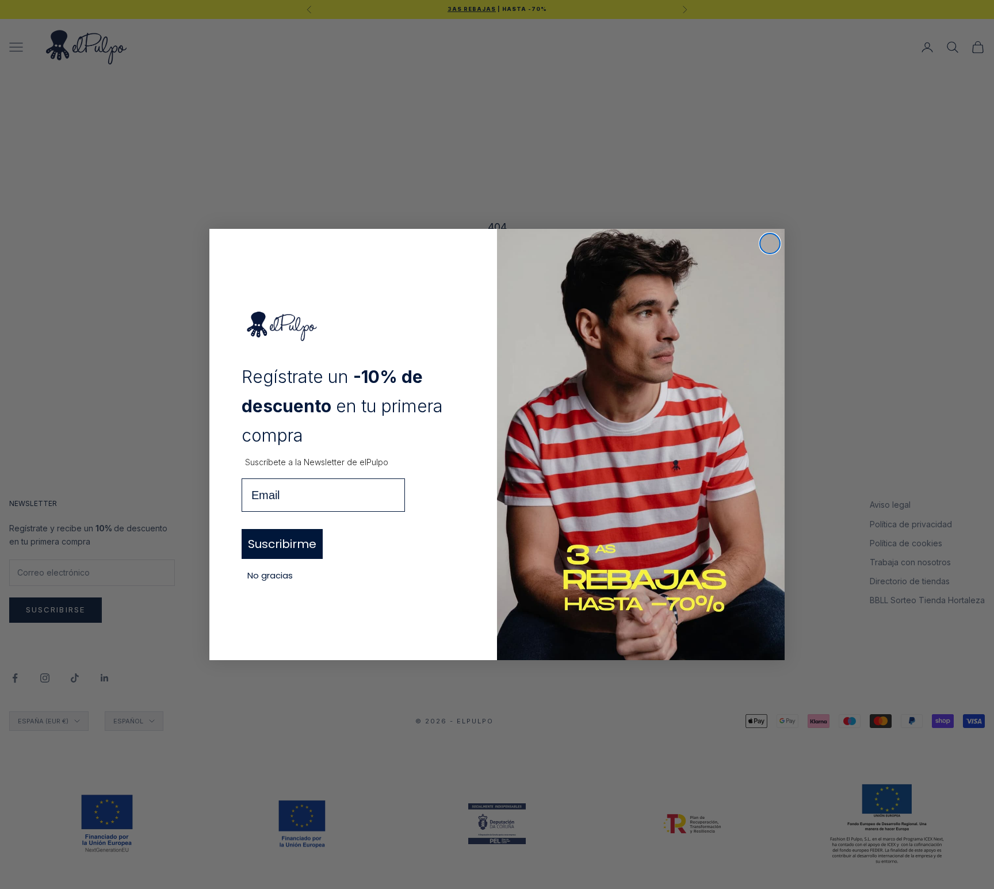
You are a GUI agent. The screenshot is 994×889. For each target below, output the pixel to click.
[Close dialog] (770, 243)
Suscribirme (282, 544)
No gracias (270, 575)
